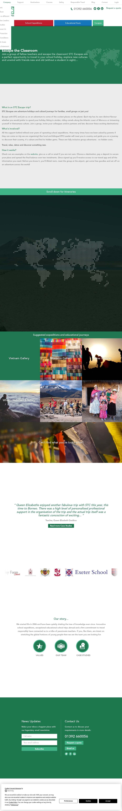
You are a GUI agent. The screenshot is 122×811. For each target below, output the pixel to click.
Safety (61, 2)
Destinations (35, 2)
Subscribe (39, 749)
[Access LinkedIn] (102, 8)
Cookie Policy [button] (13, 802)
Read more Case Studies (61, 526)
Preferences (68, 801)
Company (7, 2)
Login (116, 2)
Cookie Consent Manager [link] (13, 788)
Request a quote (113, 8)
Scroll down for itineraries (61, 191)
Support (20, 2)
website (34, 154)
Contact (105, 2)
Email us (70, 748)
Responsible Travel (78, 2)
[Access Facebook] (98, 8)
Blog (93, 2)
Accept (108, 801)
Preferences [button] (14, 805)
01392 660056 (76, 736)
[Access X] (95, 8)
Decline (88, 801)
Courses (49, 2)
